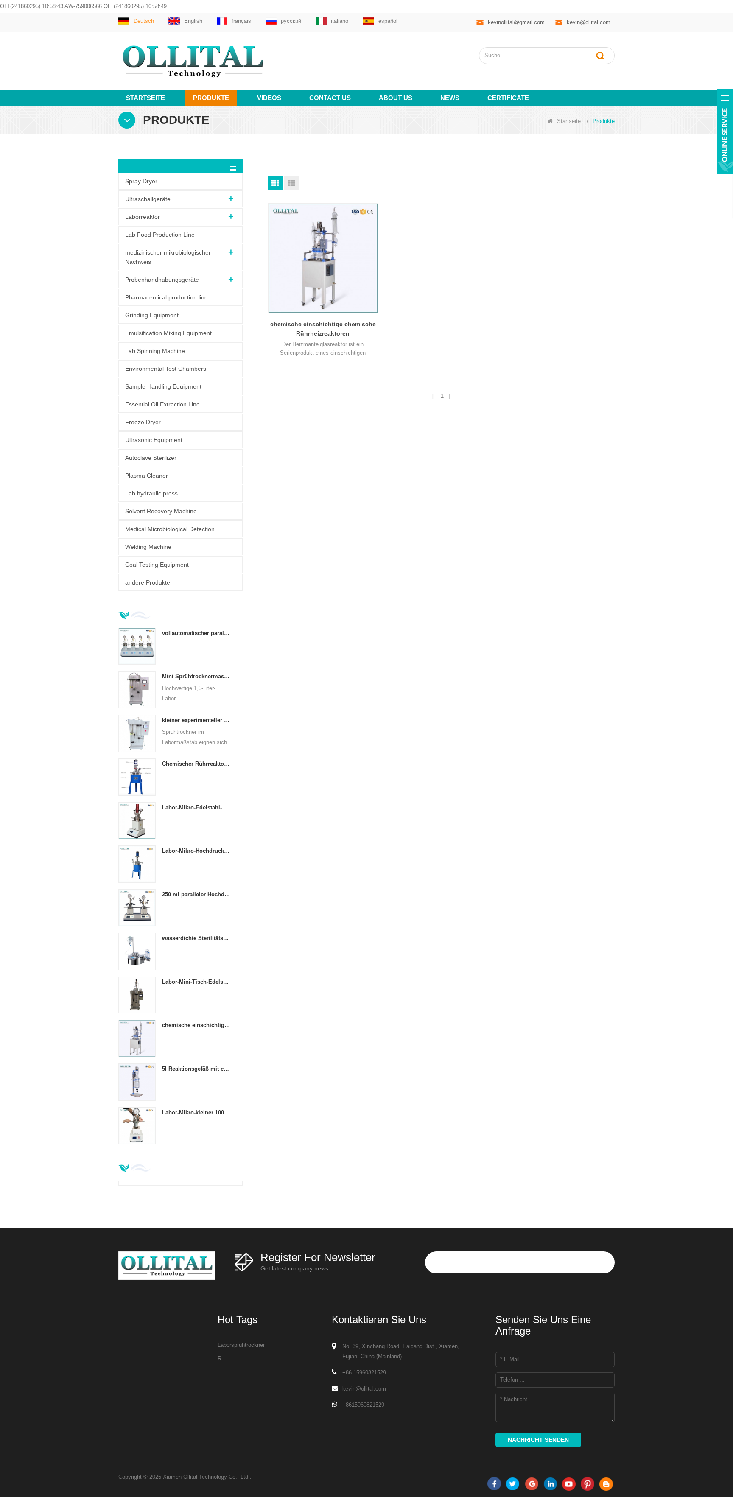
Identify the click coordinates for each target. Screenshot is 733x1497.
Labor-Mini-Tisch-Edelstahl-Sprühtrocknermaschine (196, 982)
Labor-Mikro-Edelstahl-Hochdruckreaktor (196, 807)
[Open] (725, 131)
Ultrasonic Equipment (153, 440)
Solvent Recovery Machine (161, 511)
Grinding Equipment (152, 315)
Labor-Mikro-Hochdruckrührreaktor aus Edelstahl (196, 851)
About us (395, 97)
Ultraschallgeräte (148, 199)
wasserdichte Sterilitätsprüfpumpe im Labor (196, 938)
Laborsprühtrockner (241, 1345)
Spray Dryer (141, 181)
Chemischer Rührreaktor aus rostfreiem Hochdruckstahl (196, 764)
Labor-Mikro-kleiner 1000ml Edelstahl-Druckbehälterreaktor (196, 1112)
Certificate (508, 97)
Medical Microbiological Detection (170, 529)
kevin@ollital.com (588, 22)
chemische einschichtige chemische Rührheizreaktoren (196, 1025)
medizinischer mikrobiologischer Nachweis (168, 257)
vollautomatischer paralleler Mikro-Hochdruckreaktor (196, 633)
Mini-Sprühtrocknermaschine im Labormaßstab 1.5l (196, 676)
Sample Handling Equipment (163, 386)
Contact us (330, 97)
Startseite (145, 97)
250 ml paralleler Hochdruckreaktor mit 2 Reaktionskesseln (196, 894)
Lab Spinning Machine (155, 350)
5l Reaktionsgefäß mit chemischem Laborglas (196, 1069)
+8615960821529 (363, 1405)
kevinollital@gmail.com (516, 22)
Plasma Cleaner (146, 475)
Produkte (211, 97)
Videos (269, 97)
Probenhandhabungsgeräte (162, 279)
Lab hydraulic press (151, 493)
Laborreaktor (142, 216)
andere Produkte (147, 582)
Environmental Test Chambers (165, 368)
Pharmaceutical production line (166, 297)
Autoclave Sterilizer (150, 457)
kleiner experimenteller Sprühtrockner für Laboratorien (196, 720)
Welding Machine (148, 546)
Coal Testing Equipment (157, 564)
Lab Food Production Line (160, 234)
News (449, 97)
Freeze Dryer (143, 422)
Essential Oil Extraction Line (162, 404)
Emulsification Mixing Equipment (168, 333)
